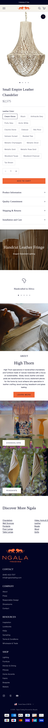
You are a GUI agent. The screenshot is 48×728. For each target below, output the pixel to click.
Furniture (6, 661)
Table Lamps (8, 532)
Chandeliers (13, 443)
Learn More (24, 395)
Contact (6, 608)
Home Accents (9, 674)
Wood (36, 529)
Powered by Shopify (31, 709)
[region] (24, 284)
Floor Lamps (8, 529)
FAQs (5, 631)
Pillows (5, 670)
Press (5, 596)
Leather (37, 523)
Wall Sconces (8, 523)
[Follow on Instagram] (4, 695)
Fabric (5, 678)
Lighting (6, 657)
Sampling (6, 635)
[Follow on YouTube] (17, 695)
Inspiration (7, 622)
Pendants (11, 490)
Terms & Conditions (10, 639)
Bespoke (6, 682)
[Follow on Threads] (10, 695)
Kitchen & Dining (9, 666)
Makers (5, 687)
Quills (36, 532)
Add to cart (24, 181)
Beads (37, 526)
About (5, 591)
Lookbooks (7, 626)
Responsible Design (11, 600)
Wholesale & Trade (10, 643)
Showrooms (7, 604)
